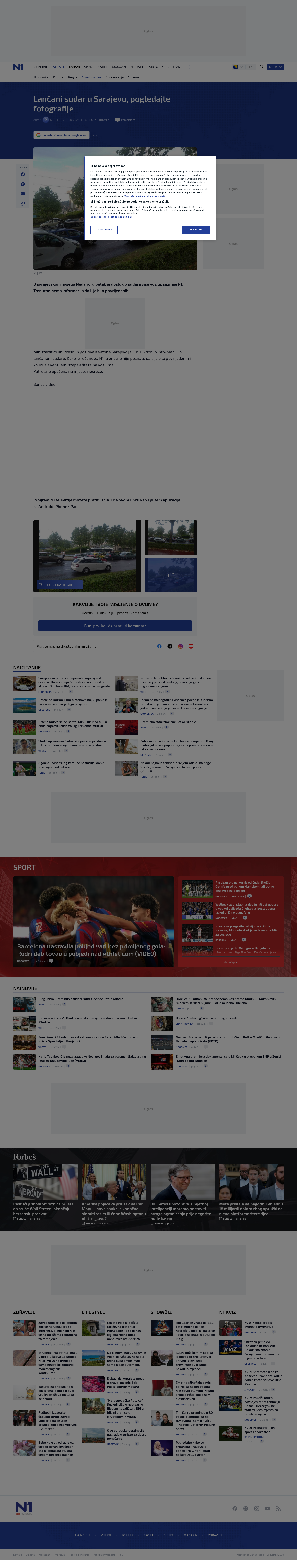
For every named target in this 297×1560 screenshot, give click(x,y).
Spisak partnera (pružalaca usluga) (111, 216)
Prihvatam (195, 229)
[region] (150, 198)
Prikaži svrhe (104, 229)
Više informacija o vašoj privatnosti (144, 196)
